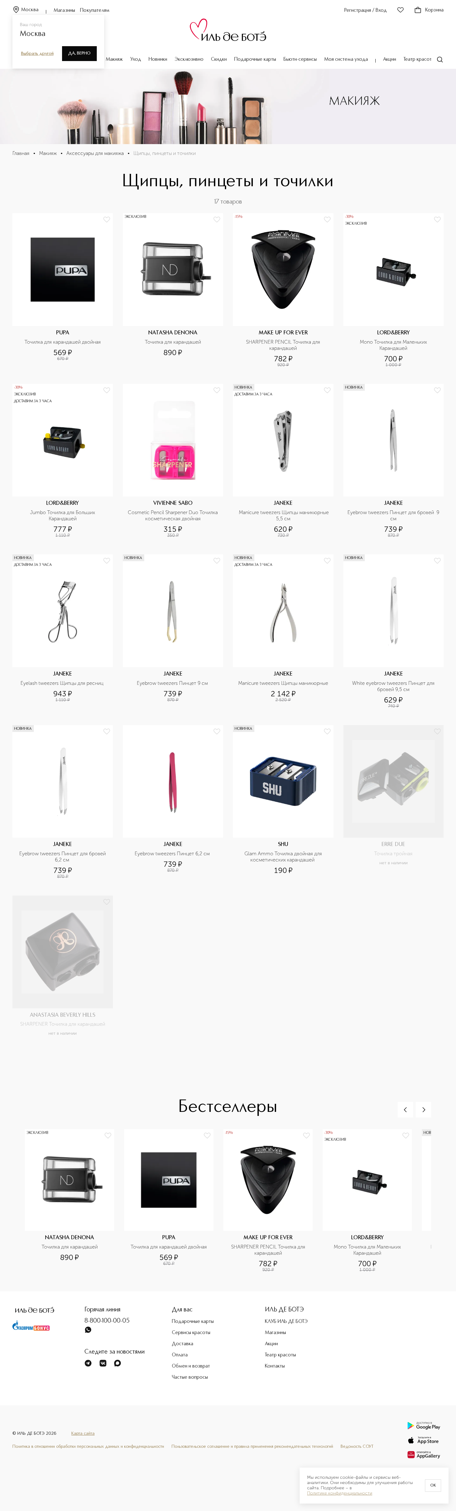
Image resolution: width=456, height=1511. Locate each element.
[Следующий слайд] (423, 1109)
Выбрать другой (37, 53)
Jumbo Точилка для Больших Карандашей (63, 515)
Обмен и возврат (191, 1366)
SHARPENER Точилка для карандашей (62, 1024)
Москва (29, 9)
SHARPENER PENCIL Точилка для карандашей (283, 345)
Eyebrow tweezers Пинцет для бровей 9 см (393, 515)
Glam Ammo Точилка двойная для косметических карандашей (283, 857)
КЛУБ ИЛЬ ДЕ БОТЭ (286, 1321)
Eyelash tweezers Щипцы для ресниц (62, 683)
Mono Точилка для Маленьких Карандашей (394, 345)
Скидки (219, 59)
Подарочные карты (255, 59)
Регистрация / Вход (365, 10)
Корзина (434, 10)
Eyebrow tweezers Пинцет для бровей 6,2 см (63, 857)
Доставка (182, 1343)
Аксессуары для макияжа (95, 153)
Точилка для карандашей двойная (63, 342)
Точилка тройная (393, 854)
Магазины (64, 10)
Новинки (158, 59)
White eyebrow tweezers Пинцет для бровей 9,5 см (394, 686)
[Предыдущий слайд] (405, 1109)
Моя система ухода (346, 59)
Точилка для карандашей (173, 342)
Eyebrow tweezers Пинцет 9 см (173, 683)
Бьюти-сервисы (300, 59)
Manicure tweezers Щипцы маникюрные (283, 683)
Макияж (114, 59)
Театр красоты (419, 59)
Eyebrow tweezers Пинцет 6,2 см (173, 854)
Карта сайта (83, 1433)
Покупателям (95, 10)
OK (433, 1485)
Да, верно (79, 53)
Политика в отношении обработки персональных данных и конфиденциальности (88, 1446)
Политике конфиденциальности (339, 1493)
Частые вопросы (190, 1377)
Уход (135, 59)
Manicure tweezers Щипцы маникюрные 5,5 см (284, 515)
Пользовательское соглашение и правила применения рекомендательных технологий (252, 1446)
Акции (389, 59)
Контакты (275, 1366)
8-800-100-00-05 (107, 1321)
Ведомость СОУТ (357, 1446)
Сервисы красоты (191, 1332)
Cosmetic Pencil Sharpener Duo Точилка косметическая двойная (173, 515)
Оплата (180, 1355)
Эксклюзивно (189, 59)
